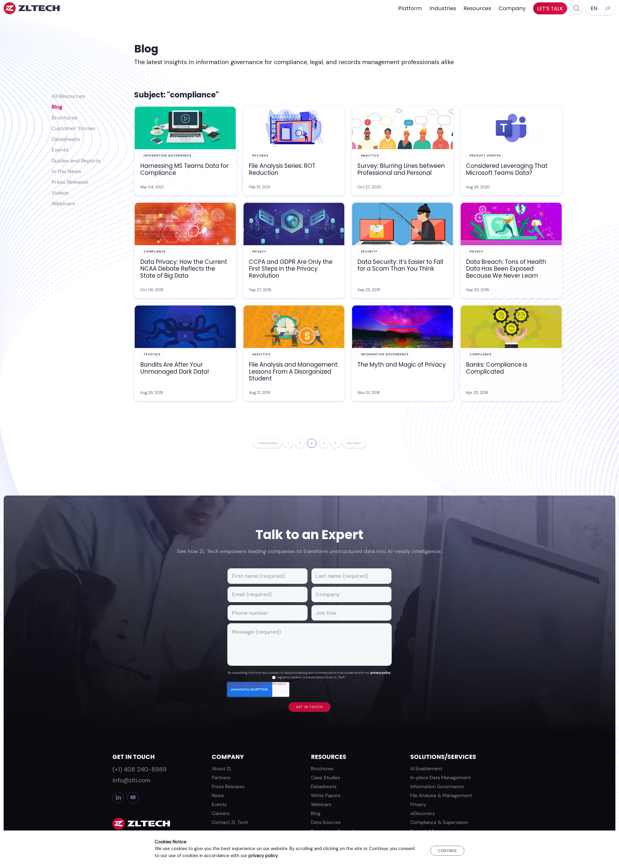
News (218, 795)
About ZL (222, 768)
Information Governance (437, 786)
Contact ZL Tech (230, 822)
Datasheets (66, 139)
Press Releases (70, 181)
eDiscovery (422, 813)
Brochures (64, 117)
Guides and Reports (76, 160)
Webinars (63, 203)
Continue (447, 850)
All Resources (68, 96)
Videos (60, 192)
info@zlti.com (131, 780)
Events (60, 149)
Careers (220, 813)
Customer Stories (73, 128)
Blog (57, 106)
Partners (221, 777)
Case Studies (325, 777)
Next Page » (354, 445)
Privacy (418, 804)
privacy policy (380, 673)
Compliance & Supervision (439, 822)
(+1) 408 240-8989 (139, 769)
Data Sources (326, 822)
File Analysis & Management (441, 795)
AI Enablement (426, 768)
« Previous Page (267, 445)
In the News (66, 171)
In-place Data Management (440, 777)
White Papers (325, 795)
